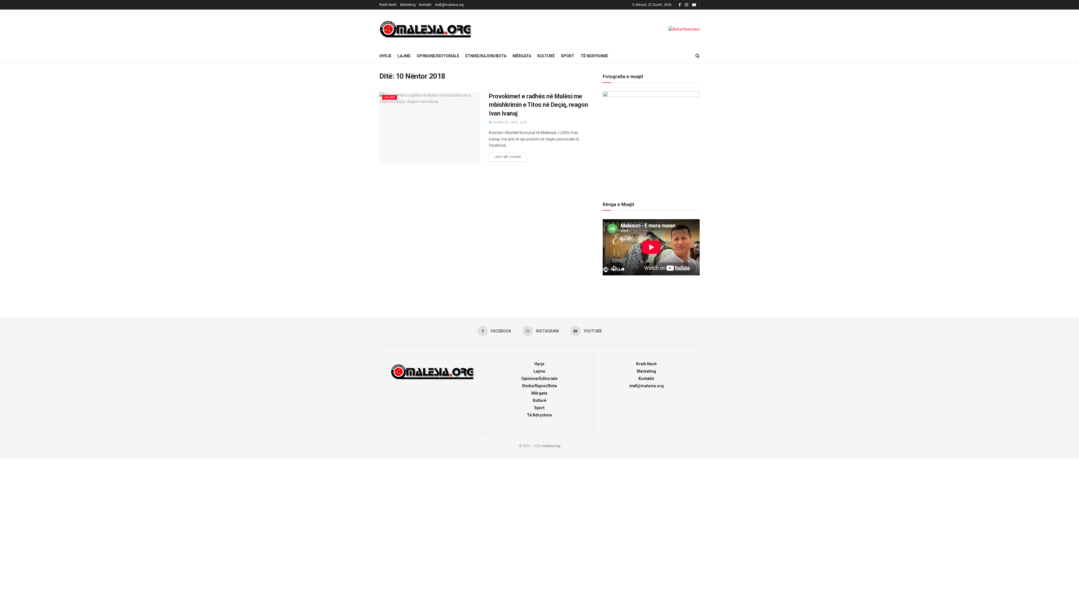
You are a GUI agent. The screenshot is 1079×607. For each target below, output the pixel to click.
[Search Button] (697, 56)
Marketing (408, 5)
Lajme (404, 56)
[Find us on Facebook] (680, 5)
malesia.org (551, 446)
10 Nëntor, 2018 (504, 122)
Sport (567, 56)
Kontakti (425, 5)
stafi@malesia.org (449, 5)
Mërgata (522, 56)
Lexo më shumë (510, 156)
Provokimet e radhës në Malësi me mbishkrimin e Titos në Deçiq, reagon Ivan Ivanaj (538, 105)
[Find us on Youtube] (694, 5)
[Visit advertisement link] (684, 29)
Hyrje (385, 56)
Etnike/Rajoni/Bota (485, 56)
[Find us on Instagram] (686, 5)
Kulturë (546, 56)
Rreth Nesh (388, 5)
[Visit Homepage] (425, 29)
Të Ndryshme (594, 56)
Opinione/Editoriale (438, 56)
